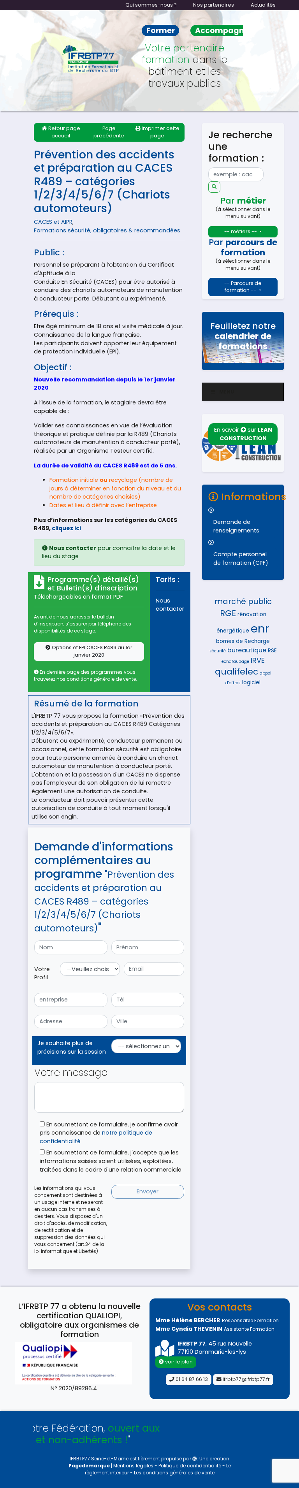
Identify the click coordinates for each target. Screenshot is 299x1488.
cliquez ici (66, 528)
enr (260, 628)
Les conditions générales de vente (174, 1472)
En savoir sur (243, 434)
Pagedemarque (89, 1465)
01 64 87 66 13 (191, 1379)
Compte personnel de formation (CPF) (240, 558)
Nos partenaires (213, 5)
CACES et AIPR (53, 222)
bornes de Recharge (243, 641)
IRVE (258, 660)
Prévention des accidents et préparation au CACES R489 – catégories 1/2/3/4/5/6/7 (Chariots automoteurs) (104, 181)
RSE (272, 650)
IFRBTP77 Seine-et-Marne (99, 1458)
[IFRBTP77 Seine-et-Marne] (91, 58)
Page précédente (108, 132)
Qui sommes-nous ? (151, 5)
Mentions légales (134, 1465)
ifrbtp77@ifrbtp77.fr (246, 1379)
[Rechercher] (214, 187)
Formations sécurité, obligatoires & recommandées (107, 230)
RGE (228, 613)
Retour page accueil (63, 132)
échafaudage (235, 661)
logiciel (251, 682)
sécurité (217, 651)
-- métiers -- (241, 231)
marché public (243, 601)
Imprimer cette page (160, 132)
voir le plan (178, 1361)
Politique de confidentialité (189, 1465)
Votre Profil (42, 973)
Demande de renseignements (236, 526)
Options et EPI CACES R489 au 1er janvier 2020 (91, 651)
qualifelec (236, 672)
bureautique (246, 650)
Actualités (263, 5)
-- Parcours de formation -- (243, 287)
